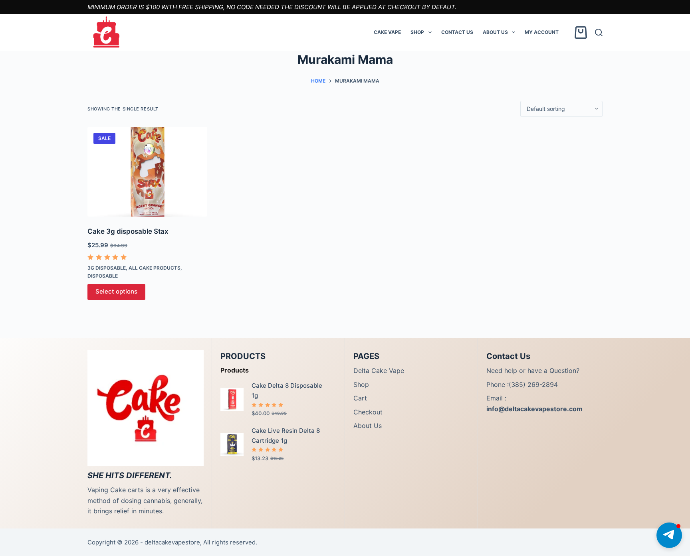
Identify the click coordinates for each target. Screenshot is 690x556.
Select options (116, 291)
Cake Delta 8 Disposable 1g (287, 390)
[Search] (599, 32)
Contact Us (457, 32)
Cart (360, 398)
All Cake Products (154, 268)
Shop (417, 32)
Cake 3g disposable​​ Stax (128, 231)
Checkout (368, 412)
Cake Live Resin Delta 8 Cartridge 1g (286, 435)
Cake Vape (387, 32)
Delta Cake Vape (378, 371)
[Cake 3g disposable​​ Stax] (147, 172)
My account (542, 32)
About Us (495, 32)
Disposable (102, 276)
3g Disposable (106, 268)
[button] (669, 535)
